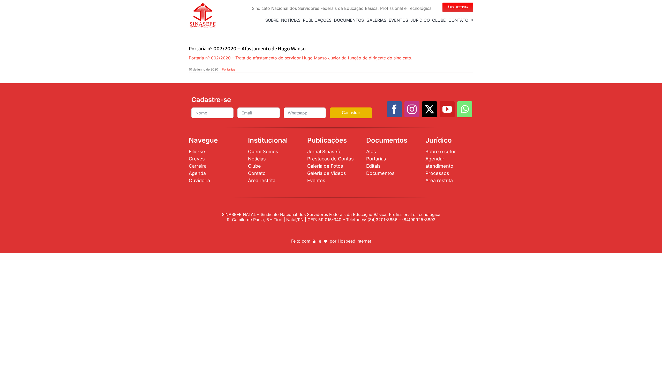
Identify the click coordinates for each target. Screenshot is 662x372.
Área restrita (261, 180)
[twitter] (429, 109)
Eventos (316, 180)
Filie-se (197, 151)
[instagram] (411, 109)
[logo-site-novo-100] (202, 4)
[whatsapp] (464, 109)
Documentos (380, 173)
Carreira (198, 166)
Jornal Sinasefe (324, 151)
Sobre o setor (440, 151)
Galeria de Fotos (325, 166)
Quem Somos (263, 151)
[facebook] (394, 109)
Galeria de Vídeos (326, 173)
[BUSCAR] (472, 20)
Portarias (228, 69)
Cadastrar (351, 113)
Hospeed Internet (354, 241)
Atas (371, 151)
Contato (257, 173)
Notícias (257, 158)
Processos (437, 173)
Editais (373, 166)
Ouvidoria (199, 180)
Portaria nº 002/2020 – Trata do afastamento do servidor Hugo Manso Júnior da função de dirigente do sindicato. (300, 57)
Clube (254, 166)
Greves (197, 158)
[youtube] (447, 109)
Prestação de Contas (330, 158)
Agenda (197, 173)
